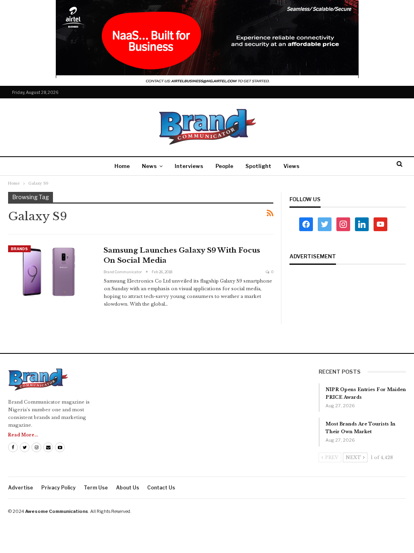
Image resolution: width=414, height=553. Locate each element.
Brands (19, 249)
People (224, 166)
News (149, 166)
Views (291, 166)
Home (122, 166)
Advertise (20, 488)
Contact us (161, 488)
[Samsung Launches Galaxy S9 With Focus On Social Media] (50, 272)
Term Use (96, 488)
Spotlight (258, 166)
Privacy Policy (58, 488)
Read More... (23, 435)
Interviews (189, 166)
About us (127, 488)
